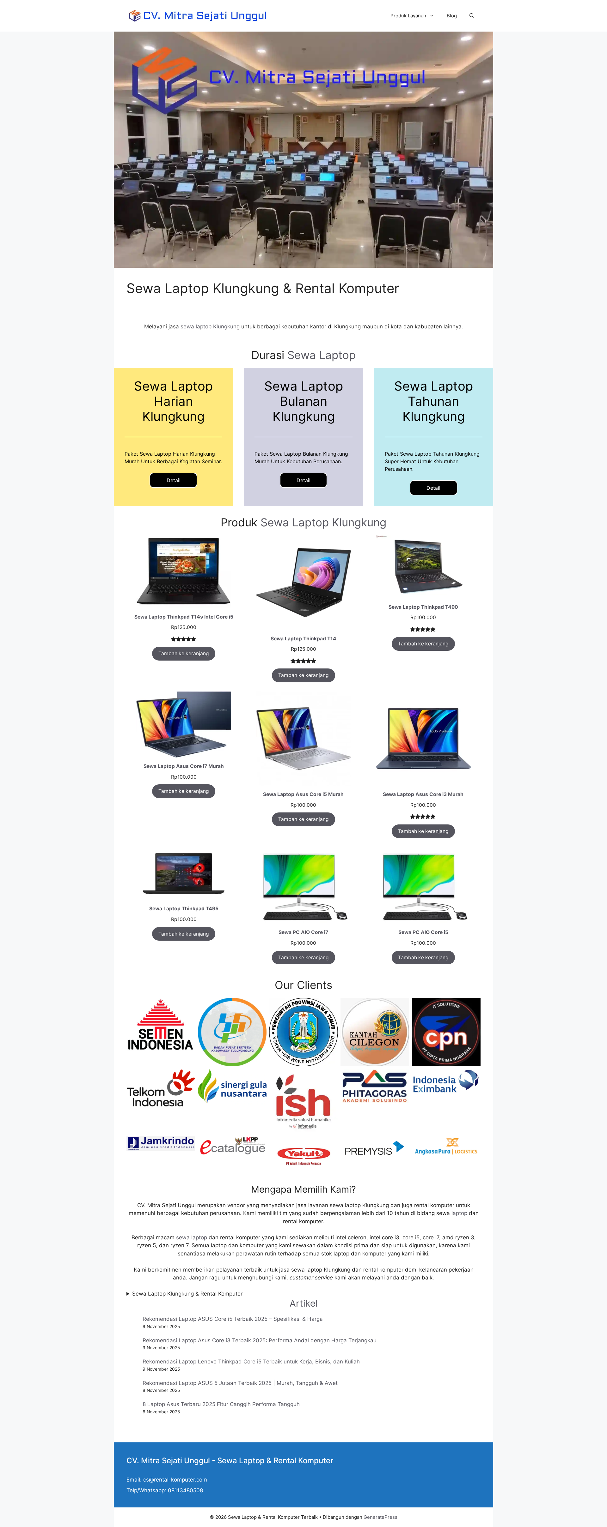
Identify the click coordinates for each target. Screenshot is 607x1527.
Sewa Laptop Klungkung (323, 522)
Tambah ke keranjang (183, 653)
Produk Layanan (408, 16)
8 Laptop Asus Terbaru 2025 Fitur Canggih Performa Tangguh (221, 1404)
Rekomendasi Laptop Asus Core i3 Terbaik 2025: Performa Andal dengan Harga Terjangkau (260, 1340)
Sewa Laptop (321, 355)
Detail (174, 480)
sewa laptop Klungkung (210, 326)
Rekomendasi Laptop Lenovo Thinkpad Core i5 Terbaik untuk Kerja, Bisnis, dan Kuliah (251, 1361)
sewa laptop (191, 1237)
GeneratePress (380, 1517)
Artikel (304, 1303)
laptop (459, 1213)
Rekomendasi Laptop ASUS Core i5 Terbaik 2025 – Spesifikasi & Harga (233, 1319)
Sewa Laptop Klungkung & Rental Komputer (187, 1293)
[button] (472, 15)
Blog (452, 16)
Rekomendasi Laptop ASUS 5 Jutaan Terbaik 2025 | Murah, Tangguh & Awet (240, 1383)
